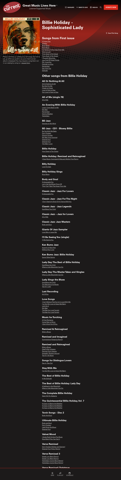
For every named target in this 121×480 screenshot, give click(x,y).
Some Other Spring (48, 257)
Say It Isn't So (46, 68)
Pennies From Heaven (49, 351)
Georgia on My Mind (49, 123)
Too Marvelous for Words (50, 284)
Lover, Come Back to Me (50, 107)
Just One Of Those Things (50, 60)
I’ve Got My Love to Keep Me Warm (54, 304)
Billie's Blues (46, 332)
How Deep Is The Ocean (50, 151)
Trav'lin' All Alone (48, 355)
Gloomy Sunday (47, 135)
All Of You (45, 294)
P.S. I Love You (46, 62)
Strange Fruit (46, 139)
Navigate (70, 7)
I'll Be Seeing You (48, 240)
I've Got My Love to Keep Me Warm (54, 371)
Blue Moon (46, 45)
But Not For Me (47, 86)
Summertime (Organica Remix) (52, 339)
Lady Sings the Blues (49, 427)
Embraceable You (48, 182)
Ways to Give (83, 7)
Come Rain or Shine (48, 322)
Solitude (45, 70)
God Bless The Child (49, 209)
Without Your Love (48, 250)
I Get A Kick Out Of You (49, 324)
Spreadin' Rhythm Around (50, 353)
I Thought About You (48, 58)
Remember (46, 66)
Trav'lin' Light (46, 287)
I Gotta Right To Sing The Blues (52, 437)
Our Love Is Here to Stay (50, 92)
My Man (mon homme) (49, 137)
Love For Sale (46, 167)
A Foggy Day (46, 41)
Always (44, 43)
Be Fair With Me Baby (49, 131)
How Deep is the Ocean (50, 56)
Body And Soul (47, 415)
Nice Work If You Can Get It (51, 439)
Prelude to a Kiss (47, 64)
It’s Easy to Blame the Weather (52, 404)
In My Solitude (47, 378)
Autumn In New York (49, 248)
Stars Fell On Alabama (49, 396)
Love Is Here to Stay (48, 90)
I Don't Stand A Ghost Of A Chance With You (56, 202)
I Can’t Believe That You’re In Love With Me (56, 302)
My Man (45, 110)
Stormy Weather (47, 114)
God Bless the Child (48, 265)
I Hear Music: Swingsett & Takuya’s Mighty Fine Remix (60, 159)
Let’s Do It (45, 306)
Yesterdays (45, 116)
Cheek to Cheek (47, 88)
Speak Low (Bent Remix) (50, 456)
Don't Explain (46, 133)
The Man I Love (47, 144)
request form (25, 63)
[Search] (100, 7)
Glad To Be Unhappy (49, 349)
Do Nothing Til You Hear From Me (53, 50)
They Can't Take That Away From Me (54, 186)
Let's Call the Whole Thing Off (52, 184)
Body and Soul (47, 225)
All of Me (45, 100)
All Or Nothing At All (49, 84)
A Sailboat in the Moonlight (51, 386)
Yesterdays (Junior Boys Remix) (52, 461)
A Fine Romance (47, 320)
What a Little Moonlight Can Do (52, 267)
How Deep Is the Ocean (50, 54)
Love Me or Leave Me (49, 232)
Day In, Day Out (47, 363)
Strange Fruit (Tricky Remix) (51, 449)
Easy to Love (46, 52)
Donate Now (111, 7)
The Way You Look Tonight (50, 310)
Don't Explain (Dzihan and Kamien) (53, 447)
